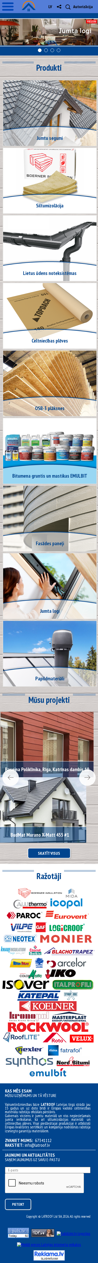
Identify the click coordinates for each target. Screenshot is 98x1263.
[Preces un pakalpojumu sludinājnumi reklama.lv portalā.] (49, 1259)
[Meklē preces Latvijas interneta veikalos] (49, 1244)
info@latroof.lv (37, 1145)
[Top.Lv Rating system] (42, 1235)
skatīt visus (49, 853)
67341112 (43, 1140)
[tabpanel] (49, 32)
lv (50, 6)
